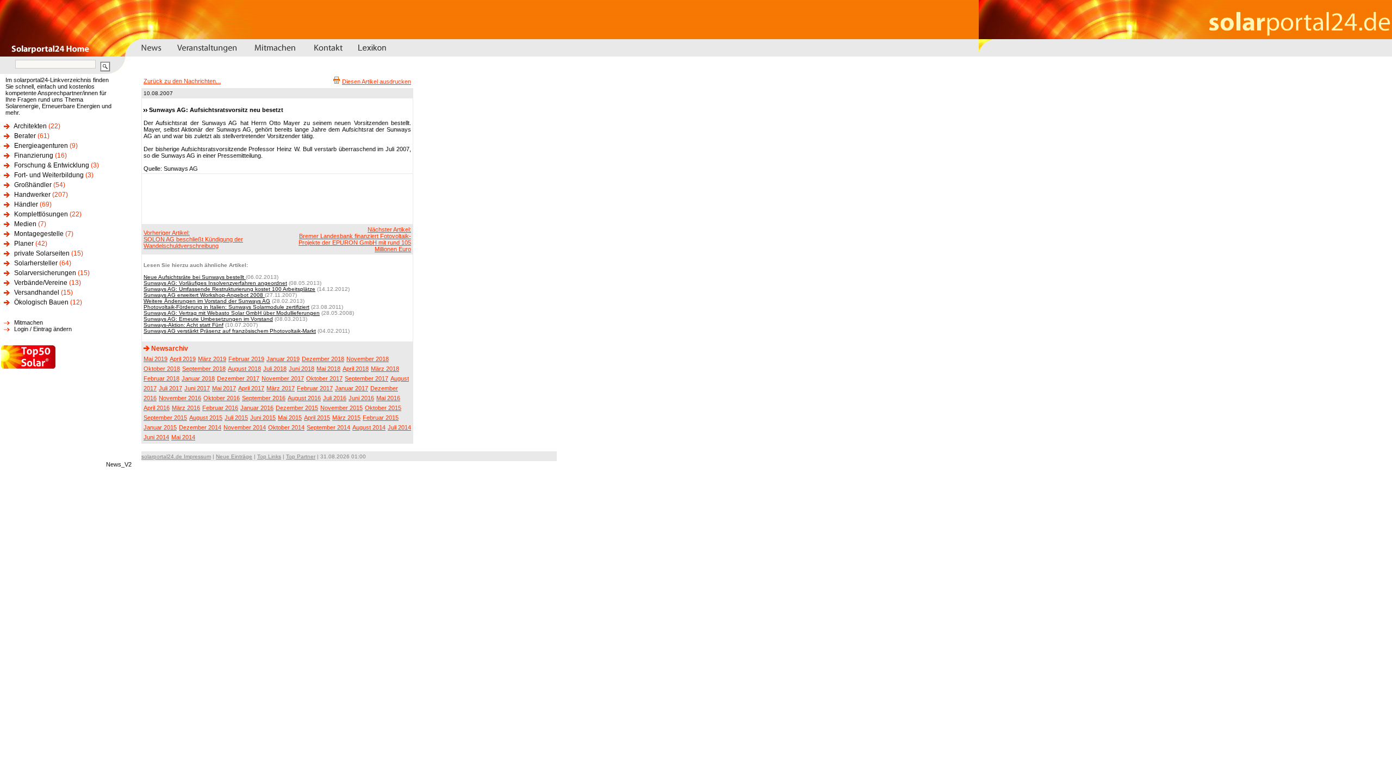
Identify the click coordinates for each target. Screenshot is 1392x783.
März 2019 (212, 359)
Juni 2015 (263, 417)
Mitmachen (28, 322)
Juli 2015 (236, 417)
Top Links (269, 456)
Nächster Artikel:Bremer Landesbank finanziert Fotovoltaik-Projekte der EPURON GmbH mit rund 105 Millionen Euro (355, 239)
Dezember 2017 (238, 378)
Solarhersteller (36, 263)
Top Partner (300, 456)
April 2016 (157, 408)
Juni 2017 (197, 388)
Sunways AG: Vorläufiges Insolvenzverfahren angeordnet (215, 283)
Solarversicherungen (45, 273)
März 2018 (385, 368)
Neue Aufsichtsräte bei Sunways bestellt (195, 277)
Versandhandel (36, 292)
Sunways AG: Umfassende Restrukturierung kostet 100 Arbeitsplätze (229, 289)
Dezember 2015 (297, 408)
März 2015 (346, 417)
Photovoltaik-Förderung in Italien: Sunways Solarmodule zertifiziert (226, 307)
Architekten (30, 126)
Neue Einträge (234, 456)
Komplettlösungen (41, 214)
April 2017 (251, 388)
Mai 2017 (224, 388)
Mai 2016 (388, 398)
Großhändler (33, 185)
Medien (25, 224)
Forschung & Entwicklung (51, 165)
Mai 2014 (183, 437)
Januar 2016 (257, 408)
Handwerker (32, 194)
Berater (25, 136)
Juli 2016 (334, 398)
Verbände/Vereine (40, 283)
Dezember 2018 (323, 359)
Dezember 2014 (200, 427)
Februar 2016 (220, 408)
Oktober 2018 (162, 368)
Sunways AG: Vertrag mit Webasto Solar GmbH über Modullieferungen (232, 313)
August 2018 (244, 368)
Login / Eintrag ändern (43, 329)
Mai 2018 (328, 368)
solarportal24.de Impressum (176, 456)
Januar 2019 (283, 359)
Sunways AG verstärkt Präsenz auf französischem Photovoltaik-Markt (230, 331)
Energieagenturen (41, 146)
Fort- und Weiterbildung (49, 175)
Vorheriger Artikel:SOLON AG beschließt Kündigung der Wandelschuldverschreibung (193, 239)
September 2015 (165, 417)
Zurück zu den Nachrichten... (182, 81)
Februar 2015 (381, 417)
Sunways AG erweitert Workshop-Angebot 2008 (204, 295)
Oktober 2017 (324, 378)
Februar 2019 (246, 359)
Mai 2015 (290, 417)
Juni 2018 (301, 368)
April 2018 (356, 368)
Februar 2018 (161, 378)
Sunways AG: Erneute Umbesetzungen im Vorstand (208, 319)
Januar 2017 (351, 388)
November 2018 (367, 359)
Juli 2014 (399, 427)
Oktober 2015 (383, 408)
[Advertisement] (275, 198)
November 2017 (283, 378)
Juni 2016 (361, 398)
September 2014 (328, 427)
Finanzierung (33, 155)
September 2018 (204, 368)
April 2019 (183, 359)
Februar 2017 (315, 388)
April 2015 (317, 417)
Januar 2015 (160, 427)
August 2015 (205, 417)
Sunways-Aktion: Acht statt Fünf (183, 325)
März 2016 (186, 408)
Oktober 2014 (286, 427)
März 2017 (280, 388)
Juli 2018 (275, 368)
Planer (24, 243)
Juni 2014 (156, 437)
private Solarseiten (42, 253)
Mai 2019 (155, 359)
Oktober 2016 (221, 398)
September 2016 (263, 398)
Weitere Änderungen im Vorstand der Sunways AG (207, 301)
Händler (26, 204)
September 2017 (366, 378)
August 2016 (304, 398)
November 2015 (341, 408)
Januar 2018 (198, 378)
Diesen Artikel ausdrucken (376, 81)
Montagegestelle (39, 234)
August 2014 (369, 427)
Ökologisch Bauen (41, 302)
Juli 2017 (170, 388)
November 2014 (244, 427)
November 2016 (180, 398)
